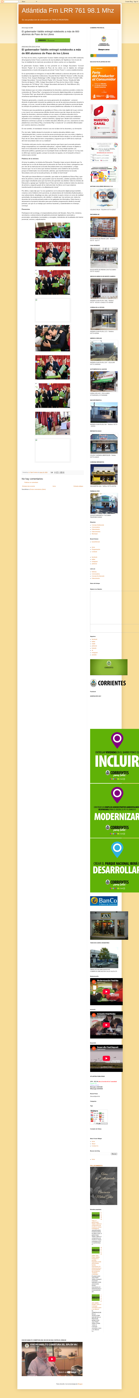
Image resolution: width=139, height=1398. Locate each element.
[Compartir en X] (59, 472)
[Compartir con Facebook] (61, 472)
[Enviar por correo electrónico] (55, 472)
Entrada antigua (78, 486)
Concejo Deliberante (98, 525)
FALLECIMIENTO (96, 1166)
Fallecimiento (96, 529)
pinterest (94, 564)
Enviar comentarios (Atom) (38, 489)
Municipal (95, 534)
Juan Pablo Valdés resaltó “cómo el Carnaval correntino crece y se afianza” (97, 1302)
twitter (93, 559)
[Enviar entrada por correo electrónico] (51, 472)
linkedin (94, 648)
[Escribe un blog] (57, 472)
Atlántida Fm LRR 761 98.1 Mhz (68, 10)
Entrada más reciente (28, 486)
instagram (95, 561)
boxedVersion (96, 542)
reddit (93, 644)
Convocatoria (96, 527)
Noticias (94, 572)
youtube (94, 655)
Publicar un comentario (31, 482)
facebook (94, 557)
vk (92, 650)
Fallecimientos (96, 531)
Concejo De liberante (98, 576)
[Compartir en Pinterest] (63, 472)
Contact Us (95, 1146)
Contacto (94, 551)
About (93, 1144)
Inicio (54, 486)
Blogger (80, 1384)
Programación (96, 549)
